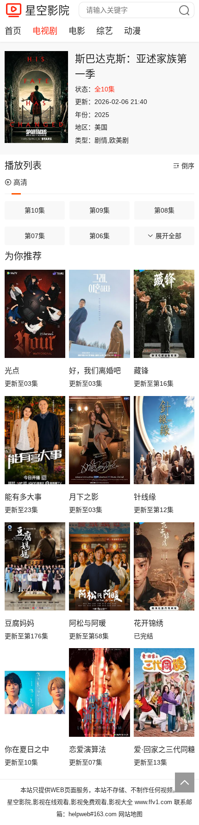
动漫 (132, 31)
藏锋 (141, 371)
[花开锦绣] (164, 566)
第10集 (35, 210)
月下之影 (84, 497)
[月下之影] (99, 440)
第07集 (35, 236)
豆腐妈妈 (19, 623)
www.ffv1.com (153, 802)
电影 (76, 31)
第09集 (99, 210)
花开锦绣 (148, 623)
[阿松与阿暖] (99, 566)
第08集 (164, 210)
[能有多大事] (35, 440)
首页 (13, 31)
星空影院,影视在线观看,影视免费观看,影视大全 (70, 802)
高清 (20, 182)
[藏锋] (164, 314)
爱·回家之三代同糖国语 (164, 750)
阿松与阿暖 (87, 623)
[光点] (35, 314)
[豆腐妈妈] (35, 566)
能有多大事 (23, 497)
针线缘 (145, 497)
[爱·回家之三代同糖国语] (164, 692)
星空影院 (47, 10)
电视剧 (44, 31)
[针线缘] (164, 440)
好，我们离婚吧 (95, 371)
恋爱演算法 (87, 750)
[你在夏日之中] (35, 692)
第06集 (99, 236)
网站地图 (130, 814)
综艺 (104, 31)
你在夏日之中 (27, 750)
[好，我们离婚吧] (99, 314)
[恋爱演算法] (99, 692)
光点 (12, 371)
